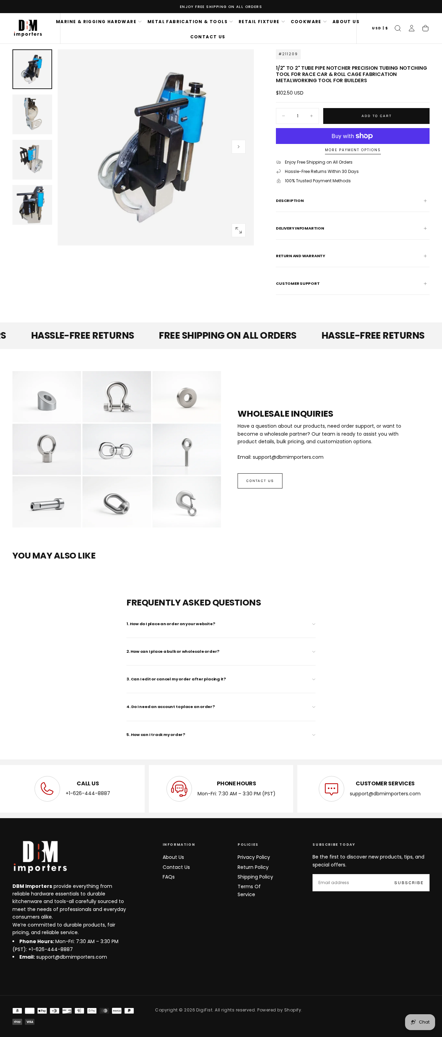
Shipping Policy (255, 876)
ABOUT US (346, 22)
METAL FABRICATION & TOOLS (187, 22)
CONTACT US (207, 37)
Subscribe (409, 882)
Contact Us (176, 867)
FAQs (169, 876)
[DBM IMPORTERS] (40, 857)
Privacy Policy (254, 857)
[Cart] (425, 28)
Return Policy (253, 867)
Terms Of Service (249, 890)
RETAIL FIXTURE (259, 22)
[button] (380, 28)
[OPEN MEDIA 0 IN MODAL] (238, 230)
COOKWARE (306, 22)
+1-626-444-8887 (88, 793)
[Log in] (411, 28)
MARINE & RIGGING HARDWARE (96, 22)
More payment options (353, 150)
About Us (173, 857)
